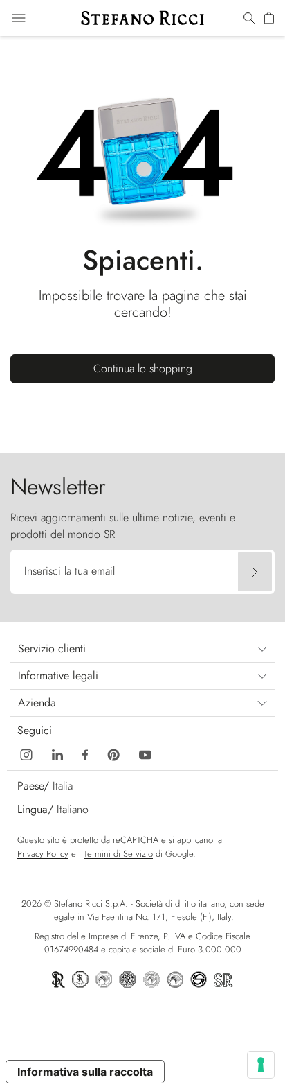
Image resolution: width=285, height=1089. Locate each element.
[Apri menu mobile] (18, 18)
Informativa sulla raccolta (85, 1072)
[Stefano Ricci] (142, 18)
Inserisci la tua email (69, 571)
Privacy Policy (42, 853)
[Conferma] (255, 571)
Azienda (37, 703)
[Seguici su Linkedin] (57, 753)
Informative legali (58, 675)
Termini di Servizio (118, 853)
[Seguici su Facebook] (85, 753)
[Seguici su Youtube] (145, 753)
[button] (249, 18)
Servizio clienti (52, 648)
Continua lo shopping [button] (142, 368)
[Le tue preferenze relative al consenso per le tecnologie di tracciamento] (261, 1065)
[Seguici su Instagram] (26, 753)
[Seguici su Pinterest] (113, 753)
